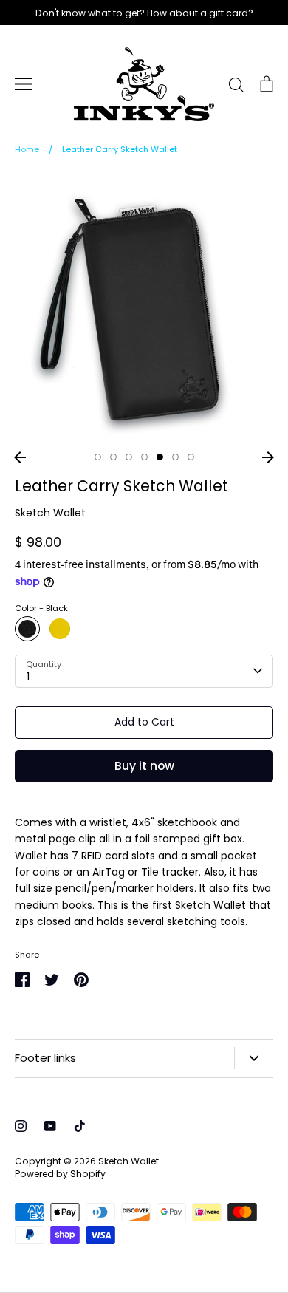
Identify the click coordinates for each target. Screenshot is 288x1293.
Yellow (59, 628)
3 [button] (129, 457)
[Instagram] (20, 1126)
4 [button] (144, 457)
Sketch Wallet (50, 512)
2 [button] (113, 457)
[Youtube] (50, 1126)
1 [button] (98, 457)
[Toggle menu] (23, 84)
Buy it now (144, 765)
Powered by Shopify (60, 1173)
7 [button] (191, 457)
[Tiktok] (80, 1126)
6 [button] (175, 457)
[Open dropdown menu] (253, 1058)
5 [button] (160, 457)
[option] (144, 308)
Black (27, 628)
